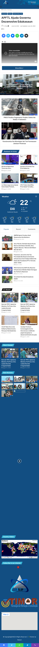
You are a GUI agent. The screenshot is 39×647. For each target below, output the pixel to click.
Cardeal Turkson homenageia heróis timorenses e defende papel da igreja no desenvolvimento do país (29, 331)
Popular (6, 229)
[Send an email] (8, 26)
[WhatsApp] (17, 36)
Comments (31, 229)
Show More (19, 68)
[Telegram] (22, 36)
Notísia (9, 10)
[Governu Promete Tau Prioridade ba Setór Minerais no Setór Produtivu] (28, 160)
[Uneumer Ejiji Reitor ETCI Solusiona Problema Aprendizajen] (32, 386)
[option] (19, 84)
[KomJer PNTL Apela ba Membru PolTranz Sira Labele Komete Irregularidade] (10, 297)
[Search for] (38, 6)
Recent (18, 229)
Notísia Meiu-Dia (17, 13)
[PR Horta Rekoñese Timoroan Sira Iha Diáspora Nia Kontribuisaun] (10, 160)
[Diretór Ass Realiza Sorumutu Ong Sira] (7, 386)
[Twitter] (8, 36)
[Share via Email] (26, 36)
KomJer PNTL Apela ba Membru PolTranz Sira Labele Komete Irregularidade (19, 86)
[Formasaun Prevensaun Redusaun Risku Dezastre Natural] (19, 386)
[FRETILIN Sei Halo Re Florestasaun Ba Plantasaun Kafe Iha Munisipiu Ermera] (7, 379)
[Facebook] (3, 36)
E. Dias (5, 26)
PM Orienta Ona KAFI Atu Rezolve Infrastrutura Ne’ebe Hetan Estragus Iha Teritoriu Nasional (25, 269)
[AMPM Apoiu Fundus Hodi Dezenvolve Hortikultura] (7, 237)
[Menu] (1, 6)
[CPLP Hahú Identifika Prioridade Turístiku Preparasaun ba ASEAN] (28, 178)
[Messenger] (13, 36)
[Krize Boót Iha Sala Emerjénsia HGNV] (7, 279)
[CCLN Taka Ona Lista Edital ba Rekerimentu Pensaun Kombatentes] (10, 320)
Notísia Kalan (19, 80)
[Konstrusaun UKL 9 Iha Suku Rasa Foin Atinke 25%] (19, 379)
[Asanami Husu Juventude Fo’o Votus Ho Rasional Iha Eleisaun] (32, 379)
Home (4, 10)
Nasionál (4, 13)
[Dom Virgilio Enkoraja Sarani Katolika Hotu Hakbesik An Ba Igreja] (7, 393)
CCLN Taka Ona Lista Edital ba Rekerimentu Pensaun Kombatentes (9, 329)
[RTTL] (19, 2)
